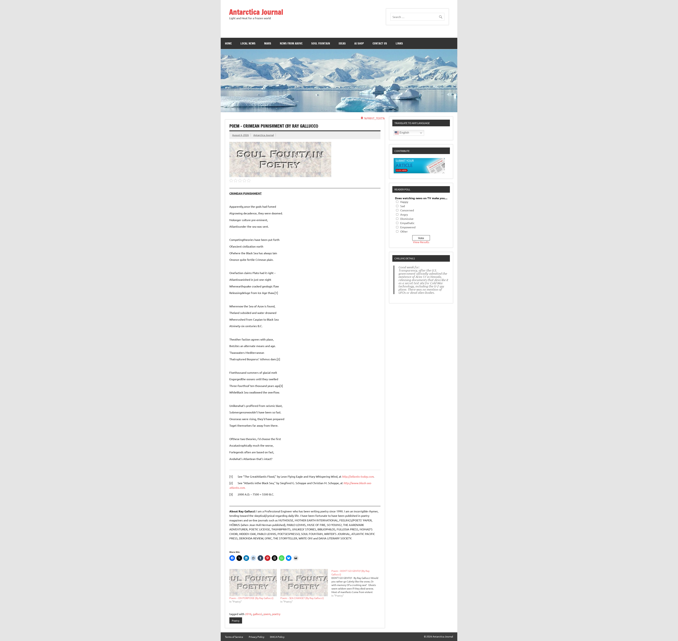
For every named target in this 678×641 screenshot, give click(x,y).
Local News (247, 43)
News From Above (291, 43)
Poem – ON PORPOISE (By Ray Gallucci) (251, 598)
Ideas (342, 43)
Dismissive (407, 218)
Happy (404, 201)
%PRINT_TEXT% (374, 118)
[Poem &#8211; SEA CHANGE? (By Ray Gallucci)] (304, 582)
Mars (267, 43)
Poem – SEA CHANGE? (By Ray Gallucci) (302, 598)
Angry (404, 214)
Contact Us (380, 43)
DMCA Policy (277, 637)
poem (267, 614)
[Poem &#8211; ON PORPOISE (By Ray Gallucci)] (253, 582)
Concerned (407, 210)
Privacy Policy (256, 637)
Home (228, 43)
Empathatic (407, 223)
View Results (421, 242)
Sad (402, 206)
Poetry (235, 620)
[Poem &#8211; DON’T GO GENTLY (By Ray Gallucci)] (356, 583)
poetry (276, 614)
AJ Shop (359, 43)
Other (404, 231)
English (404, 132)
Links (399, 43)
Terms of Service (234, 637)
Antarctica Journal (256, 12)
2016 (248, 614)
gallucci (257, 614)
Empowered (407, 227)
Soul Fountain (320, 43)
